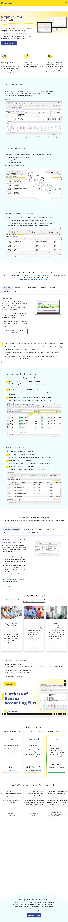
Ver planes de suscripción (33, 770)
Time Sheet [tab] (17, 291)
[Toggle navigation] (65, 3)
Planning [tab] (52, 288)
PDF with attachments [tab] (11, 532)
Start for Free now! (10, 99)
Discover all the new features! (14, 677)
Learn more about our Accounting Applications (15, 332)
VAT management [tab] (30, 288)
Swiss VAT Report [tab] (50, 529)
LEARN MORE (11, 648)
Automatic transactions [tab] (11, 529)
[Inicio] (6, 3)
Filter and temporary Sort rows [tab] (32, 529)
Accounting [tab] (7, 288)
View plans (9, 43)
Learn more (6, 586)
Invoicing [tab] (43, 288)
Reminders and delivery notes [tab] (31, 532)
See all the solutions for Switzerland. (34, 602)
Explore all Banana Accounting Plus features (33, 279)
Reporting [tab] (18, 288)
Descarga (11, 770)
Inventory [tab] (7, 291)
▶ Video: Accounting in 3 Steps (14, 165)
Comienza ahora (34, 915)
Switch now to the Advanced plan (12, 579)
